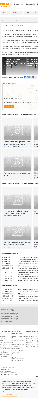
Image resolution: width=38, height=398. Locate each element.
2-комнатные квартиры (10, 316)
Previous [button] (4, 66)
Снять (22, 4)
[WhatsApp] (30, 77)
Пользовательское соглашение (17, 345)
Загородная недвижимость (5, 352)
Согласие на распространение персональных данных (17, 351)
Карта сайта (15, 356)
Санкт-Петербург (4, 6)
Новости (28, 20)
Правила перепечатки (18, 337)
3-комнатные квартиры (10, 319)
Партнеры (29, 343)
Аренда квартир (5, 343)
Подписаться (9, 106)
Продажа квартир (3, 336)
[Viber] (33, 77)
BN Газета (22, 20)
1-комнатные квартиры (10, 314)
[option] (14, 66)
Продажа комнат (3, 339)
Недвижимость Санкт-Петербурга (9, 20)
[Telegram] (28, 77)
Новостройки (30, 4)
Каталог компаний (29, 339)
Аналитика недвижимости (31, 336)
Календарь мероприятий (31, 345)
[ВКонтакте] (25, 77)
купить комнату (7, 321)
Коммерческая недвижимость (5, 355)
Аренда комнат (5, 345)
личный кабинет (25, 54)
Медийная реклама (18, 358)
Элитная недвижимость (5, 348)
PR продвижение (17, 360)
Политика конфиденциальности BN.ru (18, 340)
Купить (16, 4)
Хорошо (9, 394)
